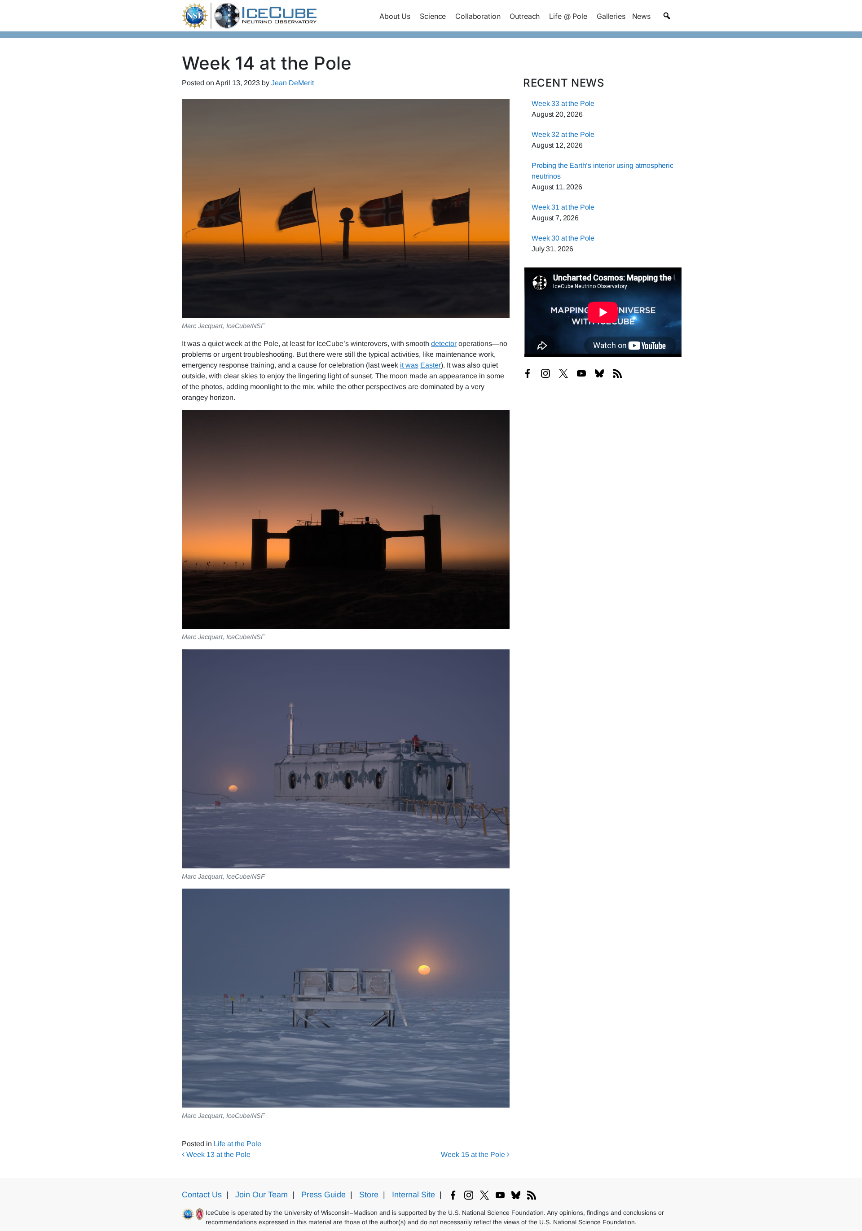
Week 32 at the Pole (563, 134)
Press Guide (323, 1194)
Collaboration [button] (477, 16)
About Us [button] (394, 16)
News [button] (641, 16)
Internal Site (413, 1194)
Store (368, 1194)
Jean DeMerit (292, 83)
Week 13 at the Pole (218, 1154)
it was (409, 365)
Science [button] (433, 16)
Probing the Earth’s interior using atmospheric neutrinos (602, 171)
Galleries (611, 16)
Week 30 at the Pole (563, 238)
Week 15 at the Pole (474, 1154)
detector (444, 343)
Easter (430, 365)
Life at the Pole (237, 1144)
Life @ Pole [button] (568, 16)
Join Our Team (261, 1194)
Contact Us (202, 1194)
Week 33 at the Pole (563, 103)
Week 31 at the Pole (563, 207)
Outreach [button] (525, 16)
